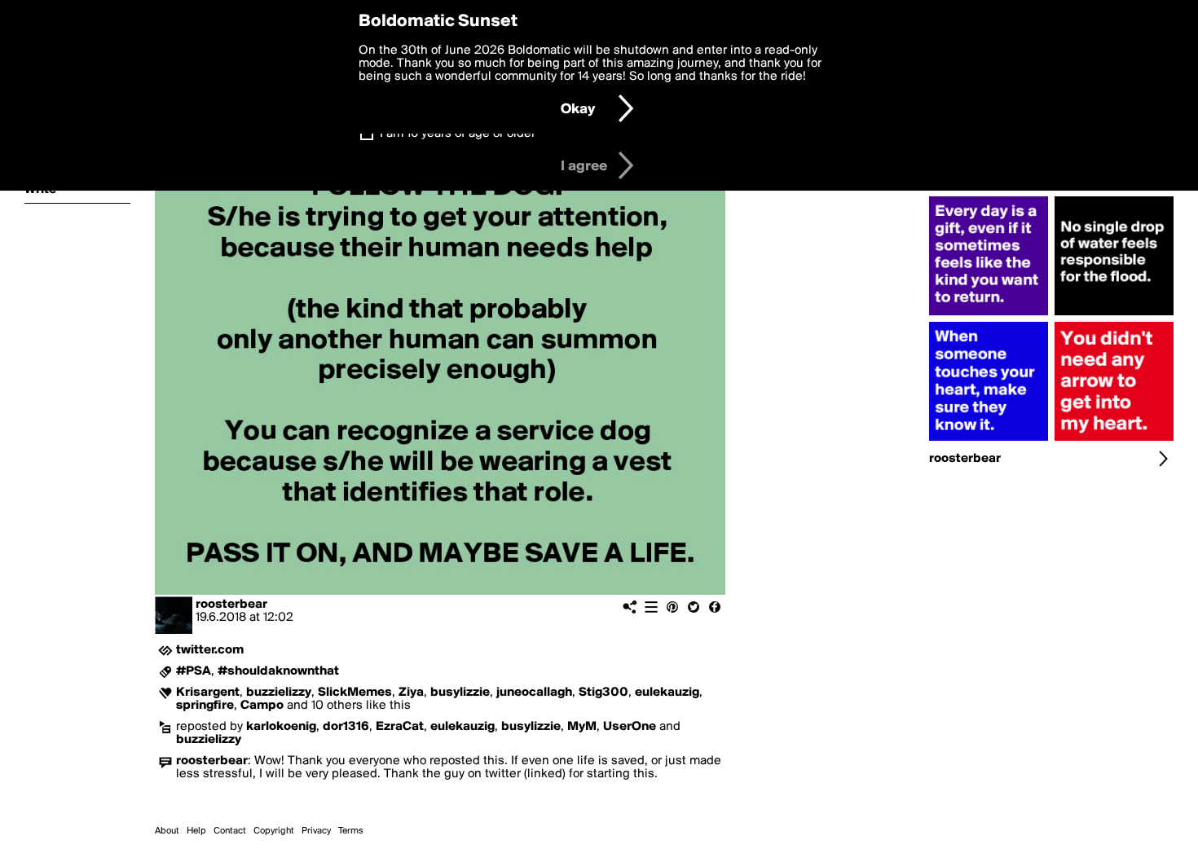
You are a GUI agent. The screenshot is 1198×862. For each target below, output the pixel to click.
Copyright (273, 831)
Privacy (316, 831)
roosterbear (231, 604)
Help (196, 831)
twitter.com (210, 650)
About (167, 831)
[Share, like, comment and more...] (988, 315)
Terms (350, 831)
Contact (230, 831)
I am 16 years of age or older (457, 133)
